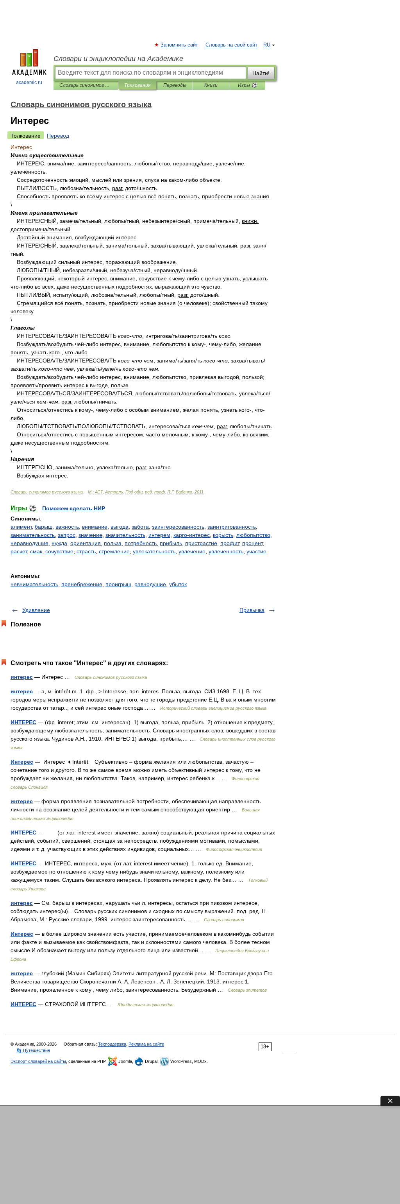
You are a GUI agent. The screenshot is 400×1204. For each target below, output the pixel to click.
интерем (159, 535)
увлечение (192, 551)
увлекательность (154, 551)
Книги (211, 85)
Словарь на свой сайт (231, 45)
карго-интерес (191, 535)
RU (266, 45)
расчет (19, 551)
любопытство (253, 535)
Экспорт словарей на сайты (38, 1061)
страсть (86, 551)
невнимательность (34, 584)
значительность (125, 535)
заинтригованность (231, 527)
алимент (21, 527)
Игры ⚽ (247, 85)
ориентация (85, 543)
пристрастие (201, 543)
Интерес (22, 762)
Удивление (36, 610)
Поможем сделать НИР (73, 508)
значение (90, 535)
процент (252, 543)
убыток (178, 584)
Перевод (58, 136)
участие (256, 551)
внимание (94, 527)
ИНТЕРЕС (23, 722)
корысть (223, 535)
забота (140, 527)
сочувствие (59, 551)
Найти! (261, 73)
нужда (59, 543)
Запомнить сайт (179, 45)
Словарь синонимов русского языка (85, 85)
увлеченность (226, 551)
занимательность (33, 535)
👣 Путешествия (33, 1050)
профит (229, 543)
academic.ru (29, 82)
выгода (120, 527)
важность (67, 527)
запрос (66, 535)
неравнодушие (29, 543)
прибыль (171, 543)
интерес (22, 677)
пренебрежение (81, 584)
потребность (141, 543)
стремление (114, 551)
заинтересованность (178, 527)
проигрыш (118, 584)
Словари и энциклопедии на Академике (118, 59)
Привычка (251, 610)
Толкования (137, 85)
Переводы (174, 85)
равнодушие (150, 584)
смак (36, 551)
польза (112, 543)
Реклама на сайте (146, 1044)
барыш (43, 527)
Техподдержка (112, 1044)
